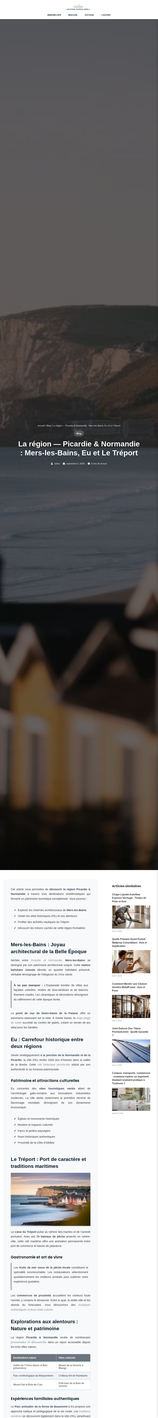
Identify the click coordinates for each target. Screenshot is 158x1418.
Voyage (89, 15)
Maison (72, 15)
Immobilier (54, 15)
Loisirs (106, 15)
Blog (49, 425)
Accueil (41, 425)
